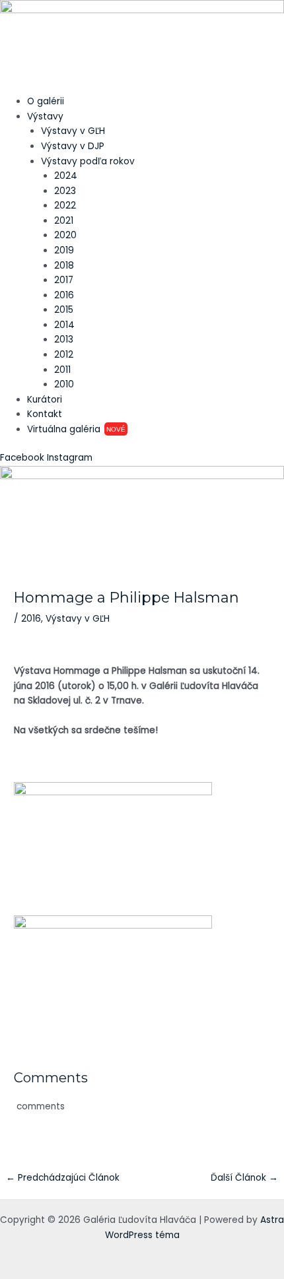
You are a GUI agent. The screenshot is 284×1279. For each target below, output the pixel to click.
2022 (65, 205)
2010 (64, 384)
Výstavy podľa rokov (88, 161)
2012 (63, 354)
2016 (64, 295)
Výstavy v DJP (72, 146)
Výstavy (45, 116)
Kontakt (44, 414)
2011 (62, 370)
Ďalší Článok (244, 1178)
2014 (64, 325)
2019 (64, 250)
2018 (64, 265)
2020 (65, 235)
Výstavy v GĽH (73, 131)
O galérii (45, 101)
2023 (65, 191)
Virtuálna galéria (76, 429)
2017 (63, 280)
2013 (63, 339)
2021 (63, 220)
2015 (63, 310)
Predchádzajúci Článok (63, 1178)
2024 (65, 176)
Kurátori (44, 399)
